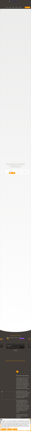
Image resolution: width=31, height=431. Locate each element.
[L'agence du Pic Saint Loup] (15, 3)
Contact (20, 7)
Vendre (13, 7)
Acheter (10, 7)
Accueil (7, 7)
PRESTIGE (16, 7)
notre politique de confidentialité (13, 427)
